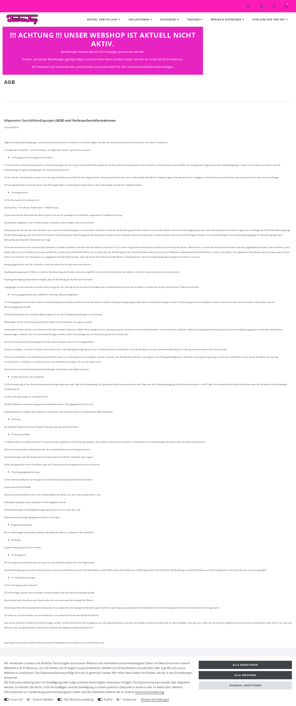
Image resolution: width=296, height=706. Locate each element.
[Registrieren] (262, 6)
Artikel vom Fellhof (102, 19)
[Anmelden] (249, 6)
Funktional (129, 699)
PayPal (108, 699)
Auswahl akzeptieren (245, 685)
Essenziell (16, 699)
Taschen (193, 19)
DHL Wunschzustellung (79, 699)
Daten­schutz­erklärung (149, 692)
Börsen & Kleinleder (226, 19)
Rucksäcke (168, 19)
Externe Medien (43, 699)
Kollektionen (139, 19)
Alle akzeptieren (245, 664)
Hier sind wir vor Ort (268, 19)
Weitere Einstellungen (155, 699)
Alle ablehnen (245, 675)
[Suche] (274, 6)
